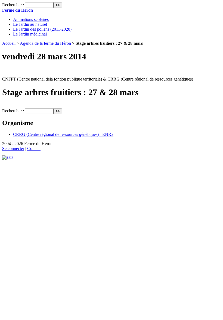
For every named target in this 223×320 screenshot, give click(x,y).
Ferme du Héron (17, 10)
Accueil (9, 43)
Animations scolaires (31, 19)
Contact (34, 148)
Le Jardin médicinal (30, 34)
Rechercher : (13, 4)
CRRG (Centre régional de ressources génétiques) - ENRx (63, 134)
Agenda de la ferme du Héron (45, 43)
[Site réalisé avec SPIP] (7, 157)
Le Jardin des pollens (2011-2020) (42, 29)
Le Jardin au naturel (30, 24)
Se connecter (13, 148)
